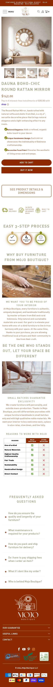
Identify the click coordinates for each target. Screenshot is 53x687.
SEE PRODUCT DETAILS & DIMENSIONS (26, 191)
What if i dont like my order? (24, 571)
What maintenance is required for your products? (24, 532)
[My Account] (42, 11)
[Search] (38, 11)
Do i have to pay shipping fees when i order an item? (25, 559)
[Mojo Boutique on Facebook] (19, 649)
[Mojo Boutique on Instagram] (34, 649)
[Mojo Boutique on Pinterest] (29, 649)
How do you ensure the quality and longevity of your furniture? (24, 516)
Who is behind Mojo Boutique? (25, 581)
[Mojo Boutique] (25, 11)
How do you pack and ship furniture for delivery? (23, 545)
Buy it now (26, 170)
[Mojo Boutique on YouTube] (24, 649)
